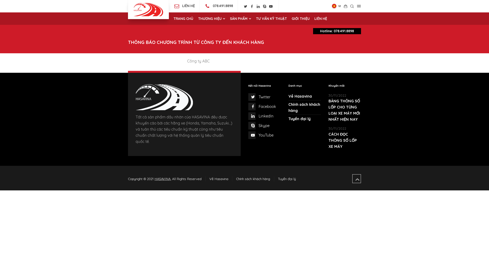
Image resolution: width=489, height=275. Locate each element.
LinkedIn (266, 116)
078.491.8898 (223, 6)
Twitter (264, 97)
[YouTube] (271, 6)
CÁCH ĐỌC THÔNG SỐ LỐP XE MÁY (343, 140)
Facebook (267, 106)
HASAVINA (163, 179)
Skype (264, 125)
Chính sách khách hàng (253, 179)
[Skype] (264, 6)
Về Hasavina (300, 96)
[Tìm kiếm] (352, 6)
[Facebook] (251, 6)
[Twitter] (245, 6)
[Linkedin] (258, 6)
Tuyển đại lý (299, 118)
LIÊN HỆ (188, 6)
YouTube (266, 135)
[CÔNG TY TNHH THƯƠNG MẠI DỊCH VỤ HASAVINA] (148, 9)
